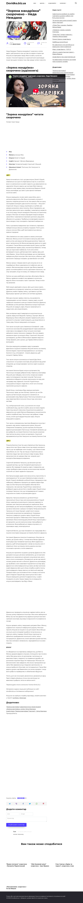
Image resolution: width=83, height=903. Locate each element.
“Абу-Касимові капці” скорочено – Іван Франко (40, 865)
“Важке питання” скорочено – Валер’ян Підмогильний (16, 865)
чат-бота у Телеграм (19, 698)
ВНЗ (35, 3)
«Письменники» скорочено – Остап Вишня (16, 887)
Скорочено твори (14, 36)
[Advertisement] (26, 136)
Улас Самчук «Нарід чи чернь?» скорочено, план (64, 865)
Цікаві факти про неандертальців (63, 57)
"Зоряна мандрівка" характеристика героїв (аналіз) (23, 707)
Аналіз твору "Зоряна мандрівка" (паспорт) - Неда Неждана (26, 711)
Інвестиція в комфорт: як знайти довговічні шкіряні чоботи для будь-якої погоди (63, 16)
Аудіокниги (52, 3)
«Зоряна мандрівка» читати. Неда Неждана (21, 709)
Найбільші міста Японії (60, 42)
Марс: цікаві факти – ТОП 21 (61, 49)
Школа (42, 3)
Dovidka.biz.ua (16, 3)
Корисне (63, 3)
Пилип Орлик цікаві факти (61, 39)
